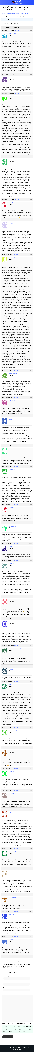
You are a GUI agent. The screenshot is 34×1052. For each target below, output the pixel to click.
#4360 (30, 543)
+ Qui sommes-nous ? (15, 1047)
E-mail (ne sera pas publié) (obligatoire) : (13, 982)
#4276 (30, 199)
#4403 (30, 768)
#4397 (30, 748)
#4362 (30, 597)
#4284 (30, 220)
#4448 (30, 911)
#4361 (30, 560)
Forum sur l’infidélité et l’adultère (19, 15)
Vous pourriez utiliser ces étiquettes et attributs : (17, 1023)
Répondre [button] (16, 30)
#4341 (30, 397)
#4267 (30, 74)
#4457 (30, 936)
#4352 (30, 466)
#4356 (30, 504)
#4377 (30, 619)
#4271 (30, 157)
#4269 (30, 93)
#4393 (30, 666)
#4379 (30, 645)
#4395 (30, 727)
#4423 (30, 869)
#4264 (30, 30)
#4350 (30, 446)
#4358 (30, 523)
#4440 (30, 894)
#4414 (30, 848)
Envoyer (8, 1036)
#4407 (30, 809)
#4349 (30, 416)
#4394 (30, 681)
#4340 (30, 370)
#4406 (30, 790)
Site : (4, 988)
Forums (9, 15)
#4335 (30, 254)
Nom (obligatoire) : (8, 976)
